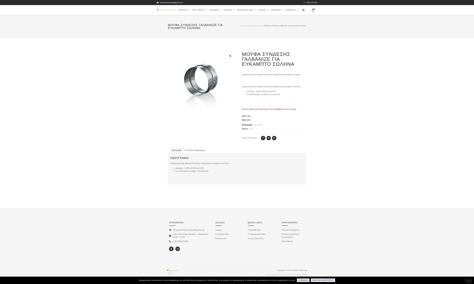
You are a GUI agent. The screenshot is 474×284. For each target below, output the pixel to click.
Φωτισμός (214, 10)
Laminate (228, 10)
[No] (468, 281)
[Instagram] (177, 249)
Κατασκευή (291, 10)
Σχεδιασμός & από (287, 275)
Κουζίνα (262, 10)
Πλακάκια (182, 10)
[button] (230, 56)
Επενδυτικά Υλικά (245, 10)
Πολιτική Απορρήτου (323, 280)
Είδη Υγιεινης (198, 10)
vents (251, 129)
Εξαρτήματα (258, 26)
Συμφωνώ (303, 280)
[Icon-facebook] (171, 249)
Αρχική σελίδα (245, 26)
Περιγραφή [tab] (176, 150)
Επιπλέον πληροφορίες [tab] (195, 150)
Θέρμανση (276, 10)
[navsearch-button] (303, 10)
